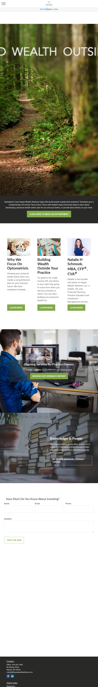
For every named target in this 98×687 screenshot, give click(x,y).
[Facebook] (8, 676)
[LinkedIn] (12, 676)
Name (6, 503)
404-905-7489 (17, 664)
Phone (68, 503)
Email (37, 503)
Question (8, 518)
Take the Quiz (14, 540)
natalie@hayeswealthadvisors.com (20, 672)
